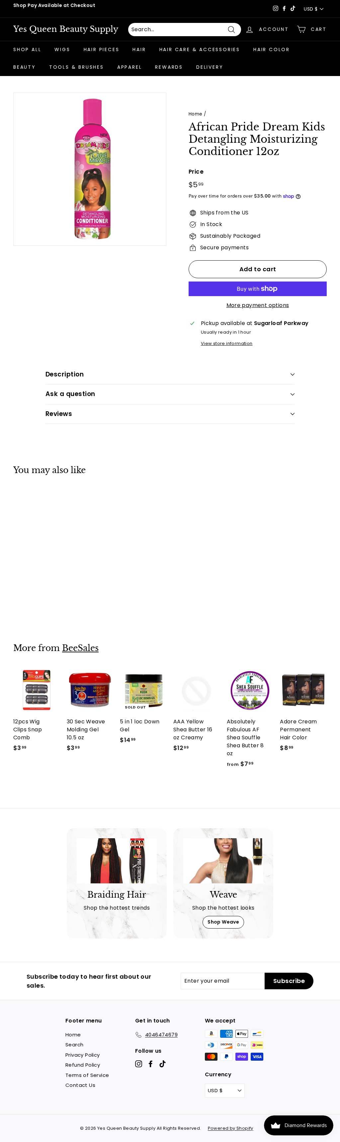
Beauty (24, 67)
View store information (227, 343)
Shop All (27, 49)
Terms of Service (87, 1075)
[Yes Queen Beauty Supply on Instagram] (138, 1064)
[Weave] (223, 860)
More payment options (257, 305)
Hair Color (271, 49)
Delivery (209, 67)
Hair (139, 49)
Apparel (129, 67)
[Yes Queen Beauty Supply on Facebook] (150, 1064)
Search (74, 1044)
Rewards (169, 67)
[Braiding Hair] (117, 860)
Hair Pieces (102, 49)
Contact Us (80, 1085)
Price (196, 172)
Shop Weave (223, 922)
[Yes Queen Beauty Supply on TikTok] (162, 1064)
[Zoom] (90, 169)
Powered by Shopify (230, 1128)
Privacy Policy (82, 1054)
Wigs (62, 49)
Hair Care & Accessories (199, 49)
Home (196, 114)
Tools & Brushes (76, 67)
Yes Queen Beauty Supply (65, 29)
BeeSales (80, 648)
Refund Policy (82, 1064)
